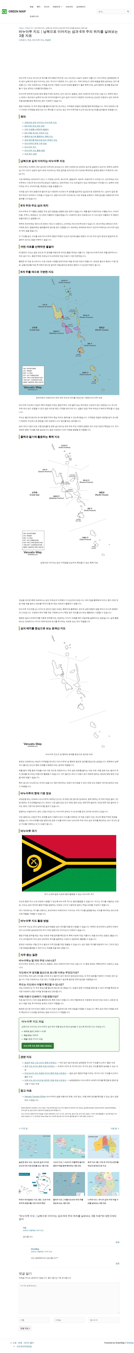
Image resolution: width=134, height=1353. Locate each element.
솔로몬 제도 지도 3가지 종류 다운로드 (40, 1063)
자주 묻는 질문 (30, 154)
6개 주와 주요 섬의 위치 (34, 126)
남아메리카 (80, 7)
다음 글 (115, 1128)
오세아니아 (34, 16)
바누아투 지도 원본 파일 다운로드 (38, 1046)
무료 (29, 40)
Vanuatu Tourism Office (34, 1096)
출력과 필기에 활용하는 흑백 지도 (38, 136)
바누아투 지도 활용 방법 (34, 150)
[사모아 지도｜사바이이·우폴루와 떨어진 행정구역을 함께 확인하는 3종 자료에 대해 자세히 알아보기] (69, 1147)
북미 (38, 7)
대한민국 (56, 7)
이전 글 (23, 1128)
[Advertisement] (69, 60)
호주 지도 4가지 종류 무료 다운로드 (39, 1066)
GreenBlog (35, 1249)
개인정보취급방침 (24, 1346)
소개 (14, 1343)
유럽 (31, 7)
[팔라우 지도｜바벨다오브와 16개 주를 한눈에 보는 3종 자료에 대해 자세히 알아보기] (69, 1184)
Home (21, 28)
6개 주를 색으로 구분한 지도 (36, 133)
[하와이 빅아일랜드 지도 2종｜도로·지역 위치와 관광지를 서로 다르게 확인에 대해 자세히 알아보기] (35, 1184)
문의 (20, 1343)
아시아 (46, 7)
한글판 (48, 40)
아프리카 (69, 7)
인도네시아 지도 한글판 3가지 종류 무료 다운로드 (45, 1073)
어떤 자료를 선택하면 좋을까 (36, 129)
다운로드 (22, 40)
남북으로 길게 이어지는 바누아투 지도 (40, 122)
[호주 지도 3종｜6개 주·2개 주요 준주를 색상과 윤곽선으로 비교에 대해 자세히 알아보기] (103, 1147)
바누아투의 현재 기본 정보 (35, 143)
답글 (117, 1242)
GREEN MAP (17, 11)
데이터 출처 (29, 1343)
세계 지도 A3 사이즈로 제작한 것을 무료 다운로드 (45, 1080)
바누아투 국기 (30, 147)
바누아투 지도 (38, 40)
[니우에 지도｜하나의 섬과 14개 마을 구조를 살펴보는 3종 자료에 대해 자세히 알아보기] (103, 1184)
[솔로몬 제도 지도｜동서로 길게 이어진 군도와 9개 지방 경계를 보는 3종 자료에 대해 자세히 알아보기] (35, 1147)
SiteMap (130, 1343)
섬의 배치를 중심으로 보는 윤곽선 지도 (40, 140)
